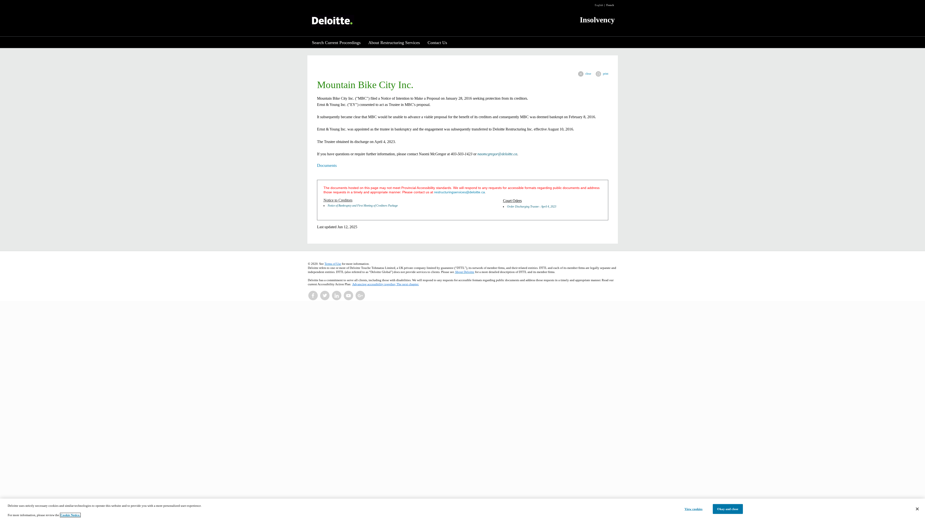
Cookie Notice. (70, 515)
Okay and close (727, 509)
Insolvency (597, 19)
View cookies (694, 509)
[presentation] (580, 74)
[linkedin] (337, 295)
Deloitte (332, 21)
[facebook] (313, 295)
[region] (462, 509)
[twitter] (325, 295)
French (610, 5)
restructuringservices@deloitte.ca (459, 192)
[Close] (917, 509)
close (588, 73)
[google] (360, 295)
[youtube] (348, 295)
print (605, 73)
